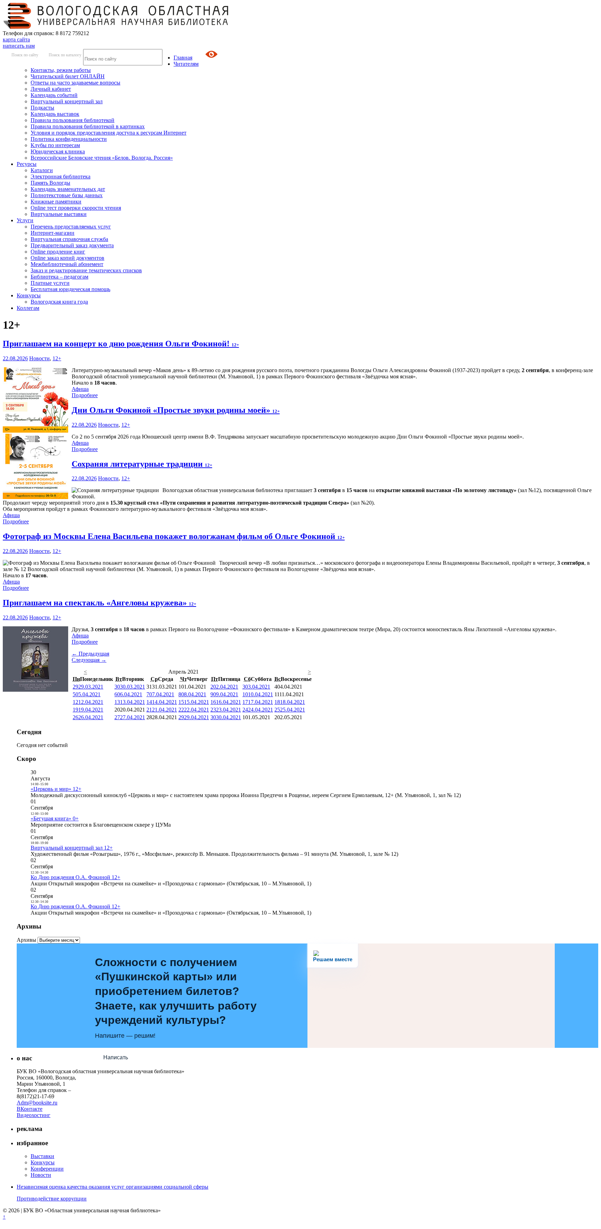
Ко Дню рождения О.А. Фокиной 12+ (75, 877)
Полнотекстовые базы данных (67, 195)
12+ (57, 358)
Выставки (42, 1156)
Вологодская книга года (59, 302)
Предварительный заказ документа (72, 245)
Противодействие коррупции (52, 1199)
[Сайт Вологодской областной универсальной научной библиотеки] (116, 27)
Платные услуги (50, 283)
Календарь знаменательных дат (68, 189)
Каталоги (42, 170)
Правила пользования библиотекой (72, 120)
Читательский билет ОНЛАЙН (68, 76)
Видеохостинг (33, 1115)
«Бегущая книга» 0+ (55, 818)
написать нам (19, 46)
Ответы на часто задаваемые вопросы (75, 83)
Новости (39, 358)
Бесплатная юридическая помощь (70, 289)
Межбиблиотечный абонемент (67, 264)
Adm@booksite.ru (37, 1103)
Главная (183, 58)
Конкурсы (29, 295)
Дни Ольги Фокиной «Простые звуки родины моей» (176, 410)
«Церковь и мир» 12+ (56, 789)
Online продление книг (58, 252)
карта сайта (16, 39)
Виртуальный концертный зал (67, 101)
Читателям (186, 64)
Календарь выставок (55, 114)
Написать (115, 1057)
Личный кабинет (51, 89)
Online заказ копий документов (67, 258)
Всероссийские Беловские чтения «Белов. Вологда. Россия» (102, 158)
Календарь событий (54, 95)
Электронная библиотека (60, 176)
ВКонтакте (29, 1109)
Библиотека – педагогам (59, 277)
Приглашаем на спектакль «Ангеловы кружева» (99, 602)
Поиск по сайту (24, 55)
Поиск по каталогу (65, 55)
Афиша (80, 389)
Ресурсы (27, 164)
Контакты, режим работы (61, 70)
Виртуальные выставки (59, 214)
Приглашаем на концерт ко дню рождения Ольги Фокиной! (121, 343)
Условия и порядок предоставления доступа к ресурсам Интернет (108, 133)
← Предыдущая (90, 654)
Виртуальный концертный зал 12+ (72, 848)
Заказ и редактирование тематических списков (86, 270)
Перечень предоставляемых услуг (71, 227)
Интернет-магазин (52, 233)
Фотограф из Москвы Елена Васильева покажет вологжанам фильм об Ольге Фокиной (174, 536)
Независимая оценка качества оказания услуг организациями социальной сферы (112, 1187)
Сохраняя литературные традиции (142, 463)
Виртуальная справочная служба (69, 239)
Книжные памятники (56, 201)
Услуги (25, 220)
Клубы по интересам (55, 145)
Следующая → (89, 660)
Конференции (47, 1169)
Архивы (26, 940)
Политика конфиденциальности (69, 139)
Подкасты (42, 108)
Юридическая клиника (58, 151)
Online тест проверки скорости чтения (76, 208)
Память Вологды (50, 183)
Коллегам (28, 308)
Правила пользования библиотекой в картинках (88, 126)
